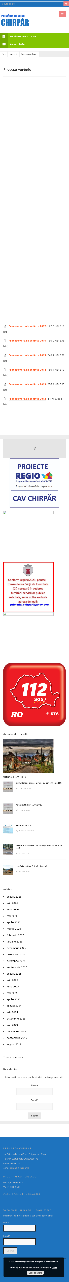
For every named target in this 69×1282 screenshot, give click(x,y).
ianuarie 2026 (14, 941)
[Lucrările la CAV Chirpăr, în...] (8, 870)
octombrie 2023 (16, 1018)
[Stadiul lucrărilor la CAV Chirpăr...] (8, 849)
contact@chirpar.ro (19, 1167)
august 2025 (14, 973)
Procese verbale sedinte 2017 (27, 326)
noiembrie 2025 (16, 954)
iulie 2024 (12, 1012)
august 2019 (14, 1044)
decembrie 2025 (16, 948)
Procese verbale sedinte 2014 (27, 369)
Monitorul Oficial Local (23, 36)
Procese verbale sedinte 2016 (27, 340)
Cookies (7, 1194)
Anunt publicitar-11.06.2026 (29, 804)
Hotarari (13, 54)
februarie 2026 (15, 935)
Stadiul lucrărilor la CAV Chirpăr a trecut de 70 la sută (39, 847)
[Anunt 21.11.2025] (8, 829)
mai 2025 (12, 993)
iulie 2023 (12, 1025)
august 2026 (14, 896)
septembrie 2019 (17, 1037)
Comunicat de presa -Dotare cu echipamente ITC (38, 782)
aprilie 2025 (13, 999)
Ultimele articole (14, 776)
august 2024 (14, 1005)
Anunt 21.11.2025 (24, 825)
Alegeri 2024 (17, 44)
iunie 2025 (13, 986)
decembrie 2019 (16, 1031)
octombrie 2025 (16, 960)
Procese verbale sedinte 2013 (27, 384)
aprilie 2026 (13, 922)
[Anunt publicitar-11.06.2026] (8, 808)
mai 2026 (12, 915)
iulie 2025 (12, 980)
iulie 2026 (12, 903)
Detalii (54, 1267)
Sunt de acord (35, 1272)
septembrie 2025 (17, 967)
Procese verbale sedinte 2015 (27, 355)
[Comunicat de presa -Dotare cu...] (8, 787)
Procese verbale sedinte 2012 (27, 398)
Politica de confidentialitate (27, 1194)
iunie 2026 (13, 909)
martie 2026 (14, 928)
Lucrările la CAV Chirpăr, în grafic (32, 866)
